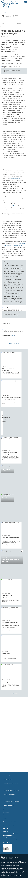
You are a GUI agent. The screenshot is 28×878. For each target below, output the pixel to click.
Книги (4, 815)
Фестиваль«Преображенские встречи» (18, 19)
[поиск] (17, 24)
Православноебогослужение (8, 15)
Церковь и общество (8, 786)
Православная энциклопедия (9, 821)
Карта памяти (6, 828)
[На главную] (12, 4)
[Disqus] (14, 715)
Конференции (6, 812)
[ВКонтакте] (13, 335)
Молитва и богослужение (9, 794)
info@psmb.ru (10, 835)
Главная (2, 26)
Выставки (5, 814)
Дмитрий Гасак (12, 206)
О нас (5, 12)
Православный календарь (8, 824)
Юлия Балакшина (14, 178)
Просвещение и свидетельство (11, 783)
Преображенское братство (12, 858)
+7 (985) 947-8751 (7, 842)
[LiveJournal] (14, 335)
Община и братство (8, 779)
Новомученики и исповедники (10, 797)
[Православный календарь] (3, 16)
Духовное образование (9, 805)
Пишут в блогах (6, 822)
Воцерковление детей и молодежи (11, 790)
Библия (16, 15)
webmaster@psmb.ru (15, 839)
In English (19, 23)
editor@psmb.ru (13, 837)
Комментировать (14, 343)
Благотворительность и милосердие (12, 801)
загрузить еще (14, 693)
